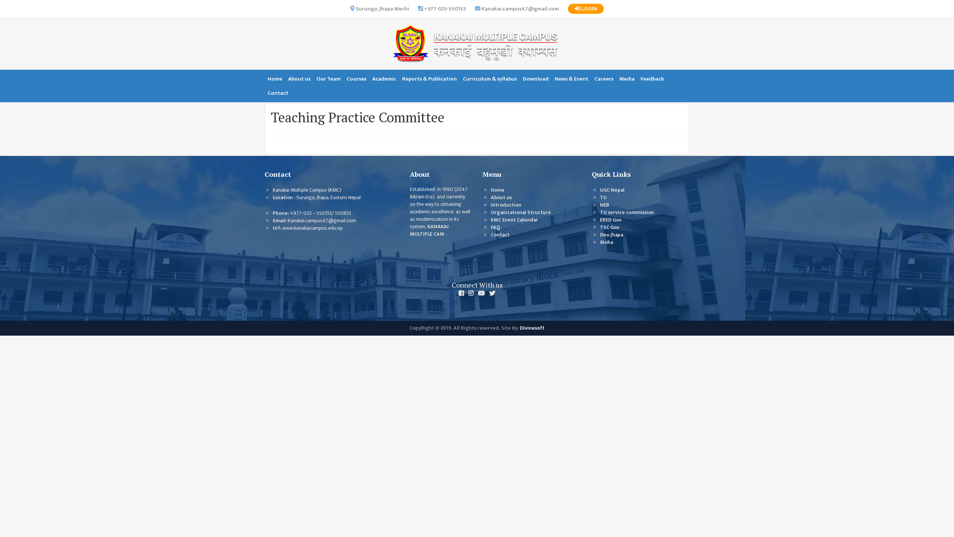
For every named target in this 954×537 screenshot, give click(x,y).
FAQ (495, 227)
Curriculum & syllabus (490, 79)
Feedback (652, 79)
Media (627, 79)
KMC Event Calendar (514, 220)
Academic (384, 79)
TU (603, 197)
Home (275, 79)
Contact (278, 93)
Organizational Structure (521, 212)
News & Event (571, 79)
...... (447, 234)
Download (536, 79)
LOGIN (588, 8)
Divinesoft (532, 328)
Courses (356, 79)
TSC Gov (609, 227)
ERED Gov (611, 220)
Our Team (328, 79)
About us (299, 79)
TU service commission (627, 212)
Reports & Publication (429, 79)
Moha (606, 242)
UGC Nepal (612, 190)
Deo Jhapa (611, 235)
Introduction (506, 205)
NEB (604, 205)
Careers (603, 79)
